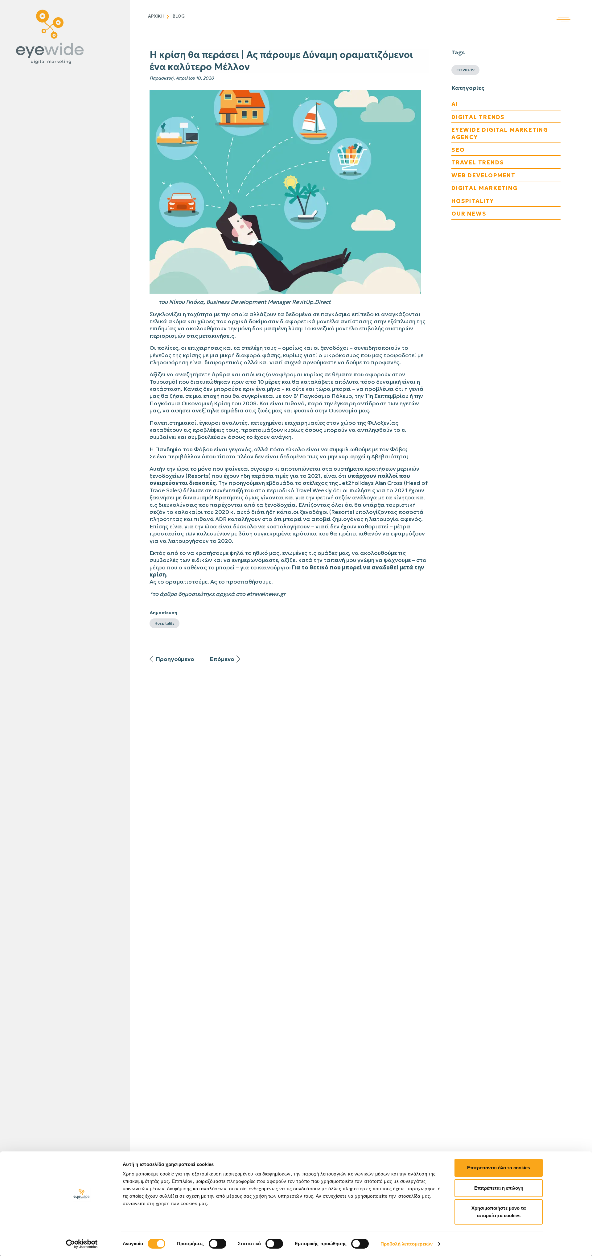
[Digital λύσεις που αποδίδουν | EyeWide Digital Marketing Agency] (63, 37)
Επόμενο (222, 659)
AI (454, 104)
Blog (179, 16)
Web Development (483, 175)
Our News (468, 213)
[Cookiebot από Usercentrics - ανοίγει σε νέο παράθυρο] (82, 1244)
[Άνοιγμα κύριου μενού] (574, 11)
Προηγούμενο (175, 659)
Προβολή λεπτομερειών (406, 1243)
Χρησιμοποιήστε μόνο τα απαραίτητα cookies (498, 1211)
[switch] (217, 1244)
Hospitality (164, 623)
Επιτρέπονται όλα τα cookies (498, 1167)
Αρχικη (156, 16)
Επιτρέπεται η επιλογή (498, 1188)
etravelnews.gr (266, 593)
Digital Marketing (484, 188)
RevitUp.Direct (311, 301)
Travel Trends (477, 162)
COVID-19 (465, 70)
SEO (458, 149)
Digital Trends (478, 117)
